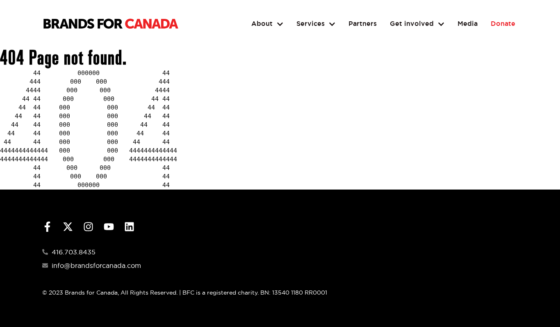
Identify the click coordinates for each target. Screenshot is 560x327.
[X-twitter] (68, 227)
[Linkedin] (129, 227)
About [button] (262, 23)
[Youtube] (109, 227)
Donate (503, 23)
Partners (362, 23)
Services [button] (310, 23)
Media (468, 23)
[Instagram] (88, 227)
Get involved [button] (412, 23)
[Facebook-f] (47, 227)
